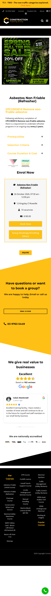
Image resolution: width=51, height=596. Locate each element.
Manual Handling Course (25, 501)
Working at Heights (41, 516)
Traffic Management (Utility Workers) (41, 483)
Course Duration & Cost (22, 153)
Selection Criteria (18, 145)
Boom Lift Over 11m (9, 535)
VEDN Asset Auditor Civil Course (41, 499)
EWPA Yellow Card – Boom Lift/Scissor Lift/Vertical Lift (9, 526)
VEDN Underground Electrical (41, 508)
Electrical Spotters (41, 476)
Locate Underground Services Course (25, 492)
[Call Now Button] (45, 590)
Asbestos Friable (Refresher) (10, 492)
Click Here (25, 5)
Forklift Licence (25, 479)
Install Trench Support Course (25, 484)
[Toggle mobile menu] (47, 20)
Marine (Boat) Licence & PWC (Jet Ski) (25, 510)
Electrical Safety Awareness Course (9, 516)
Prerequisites (15, 136)
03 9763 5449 (16, 323)
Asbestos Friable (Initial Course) (10, 486)
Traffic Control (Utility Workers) (41, 491)
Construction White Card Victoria (10, 507)
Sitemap (10, 541)
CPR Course (25, 475)
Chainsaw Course (9, 499)
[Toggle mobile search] (42, 20)
